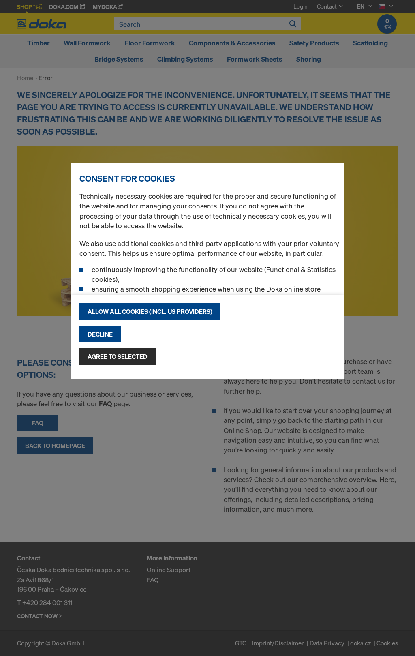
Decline (100, 334)
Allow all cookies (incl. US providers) (150, 311)
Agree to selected (118, 356)
